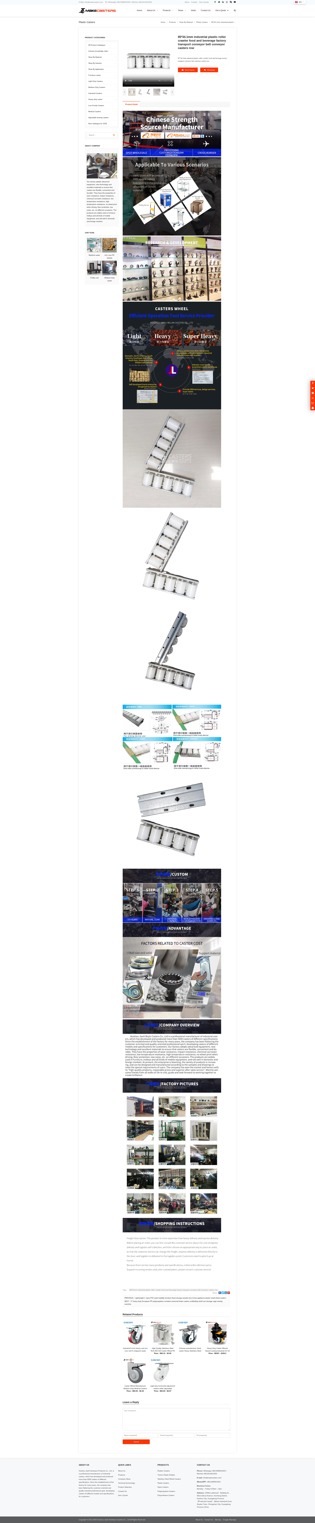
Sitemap (218, 1520)
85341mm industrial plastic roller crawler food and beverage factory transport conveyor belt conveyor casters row (174, 1290)
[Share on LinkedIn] (225, 1293)
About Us (121, 1471)
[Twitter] (219, 2)
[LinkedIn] (222, 2)
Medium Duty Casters (96, 87)
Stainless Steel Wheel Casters (169, 1479)
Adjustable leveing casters (98, 118)
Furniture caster (94, 75)
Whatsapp (211, 70)
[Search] (114, 135)
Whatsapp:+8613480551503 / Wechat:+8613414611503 (130, 2)
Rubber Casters (164, 1471)
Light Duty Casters (95, 81)
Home (139, 10)
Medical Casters (94, 111)
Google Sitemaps (229, 1520)
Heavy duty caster (95, 99)
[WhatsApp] (226, 2)
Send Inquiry (190, 70)
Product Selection (125, 1487)
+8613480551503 (213, 1482)
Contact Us (122, 1491)
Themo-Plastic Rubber (166, 1475)
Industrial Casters (95, 93)
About (187, 2)
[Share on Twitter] (222, 1293)
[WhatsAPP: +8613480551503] (312, 398)
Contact (194, 2)
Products (121, 1475)
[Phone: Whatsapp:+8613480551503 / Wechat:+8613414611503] (312, 393)
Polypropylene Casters (166, 1491)
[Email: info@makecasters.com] (312, 402)
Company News (124, 1479)
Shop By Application (96, 69)
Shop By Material (95, 57)
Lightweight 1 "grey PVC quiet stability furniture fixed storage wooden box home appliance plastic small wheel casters (180, 1298)
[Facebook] (215, 2)
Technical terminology (126, 1483)
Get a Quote (204, 2)
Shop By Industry (95, 63)
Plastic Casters (163, 1483)
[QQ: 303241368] (312, 407)
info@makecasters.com (94, 2)
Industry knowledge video (98, 51)
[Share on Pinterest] (228, 1293)
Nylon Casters (163, 1487)
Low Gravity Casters (96, 105)
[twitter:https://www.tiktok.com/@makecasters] (312, 388)
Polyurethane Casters (166, 1495)
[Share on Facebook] (219, 1293)
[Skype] (230, 2)
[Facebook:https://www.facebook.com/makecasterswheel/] (312, 383)
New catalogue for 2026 (97, 124)
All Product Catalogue (96, 45)
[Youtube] (234, 2)
